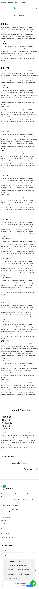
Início (15, 15)
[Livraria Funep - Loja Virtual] (15, 8)
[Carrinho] (34, 8)
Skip (23, 585)
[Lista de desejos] (37, 8)
